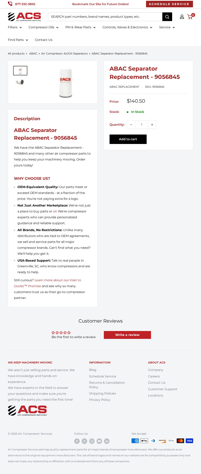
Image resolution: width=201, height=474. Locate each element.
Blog (92, 370)
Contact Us (43, 40)
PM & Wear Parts (78, 27)
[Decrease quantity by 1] (131, 125)
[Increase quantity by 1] (152, 125)
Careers (154, 376)
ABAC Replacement (124, 87)
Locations (155, 395)
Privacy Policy (99, 400)
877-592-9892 (25, 4)
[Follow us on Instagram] (92, 441)
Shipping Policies (102, 393)
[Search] (167, 16)
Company (155, 370)
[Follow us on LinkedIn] (107, 441)
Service (165, 27)
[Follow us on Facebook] (77, 441)
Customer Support (162, 389)
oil (55, 211)
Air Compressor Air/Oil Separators (64, 53)
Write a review (127, 335)
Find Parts (16, 40)
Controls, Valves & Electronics (125, 27)
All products (16, 53)
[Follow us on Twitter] (84, 441)
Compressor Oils (41, 27)
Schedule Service (102, 376)
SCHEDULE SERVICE (169, 4)
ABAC (33, 53)
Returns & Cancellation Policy (107, 385)
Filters (12, 27)
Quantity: (117, 124)
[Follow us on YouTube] (99, 441)
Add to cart (128, 139)
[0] (189, 16)
